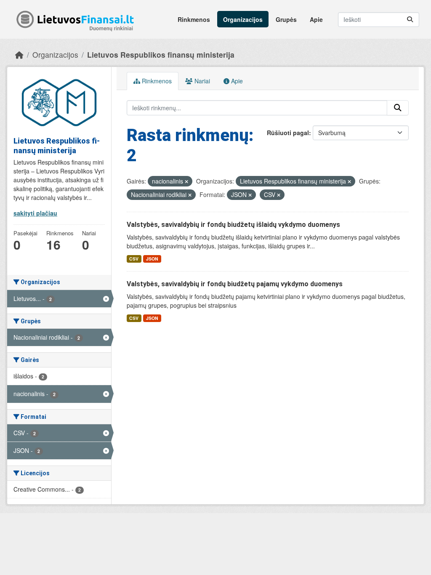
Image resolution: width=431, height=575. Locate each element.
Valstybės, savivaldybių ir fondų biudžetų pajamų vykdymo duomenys (235, 284)
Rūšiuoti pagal (288, 132)
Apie (316, 19)
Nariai (201, 81)
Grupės (286, 19)
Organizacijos (243, 19)
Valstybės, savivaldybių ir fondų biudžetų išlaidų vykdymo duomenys (233, 225)
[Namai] (19, 54)
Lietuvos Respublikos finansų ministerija (160, 54)
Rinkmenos (194, 19)
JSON (152, 259)
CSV (133, 259)
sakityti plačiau (35, 213)
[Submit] (410, 19)
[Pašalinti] (186, 181)
